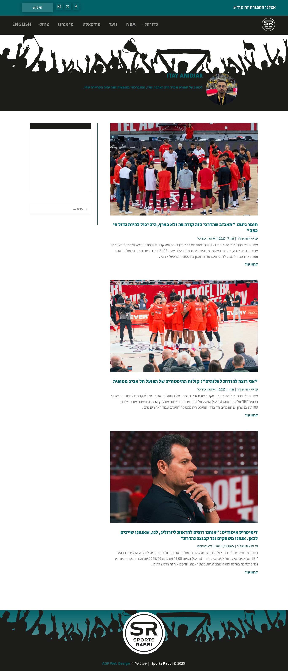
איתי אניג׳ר (243, 238)
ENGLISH (21, 24)
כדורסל (151, 24)
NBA (131, 24)
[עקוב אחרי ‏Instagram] (59, 6)
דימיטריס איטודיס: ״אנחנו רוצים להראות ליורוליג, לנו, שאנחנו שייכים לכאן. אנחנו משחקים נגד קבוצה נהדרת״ (189, 535)
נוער (113, 24)
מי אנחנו (66, 24)
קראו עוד (251, 264)
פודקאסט (91, 24)
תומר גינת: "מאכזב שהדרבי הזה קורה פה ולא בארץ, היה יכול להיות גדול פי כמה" (185, 227)
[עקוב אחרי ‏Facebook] (76, 6)
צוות (44, 24)
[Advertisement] (60, 160)
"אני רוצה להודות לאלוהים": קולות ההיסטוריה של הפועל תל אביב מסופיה (185, 381)
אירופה (211, 238)
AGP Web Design (116, 663)
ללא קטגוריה (204, 546)
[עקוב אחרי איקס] (67, 6)
